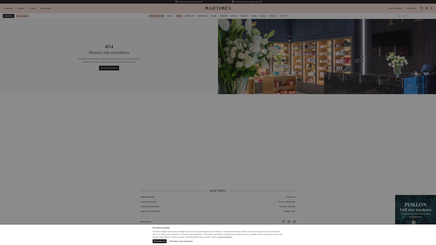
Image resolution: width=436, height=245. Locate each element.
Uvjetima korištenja (224, 237)
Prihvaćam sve (160, 241)
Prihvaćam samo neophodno (181, 241)
